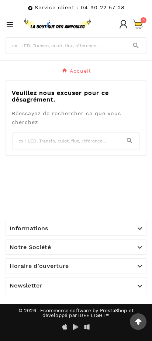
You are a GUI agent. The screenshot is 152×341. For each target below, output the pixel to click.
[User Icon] (123, 24)
